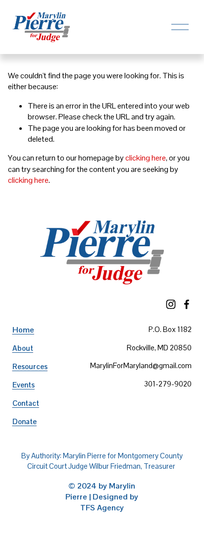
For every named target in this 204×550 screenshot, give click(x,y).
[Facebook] (187, 304)
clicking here (145, 158)
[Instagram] (171, 304)
